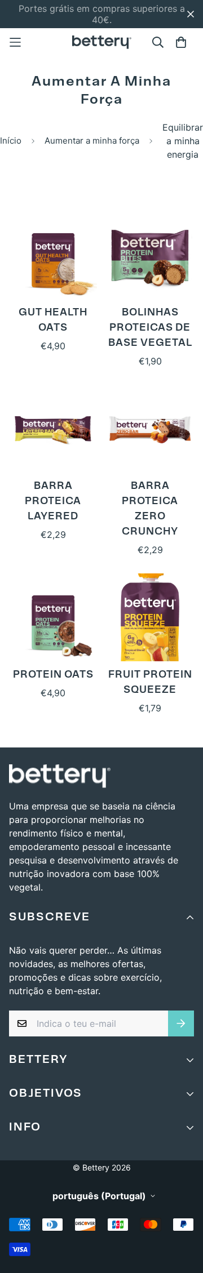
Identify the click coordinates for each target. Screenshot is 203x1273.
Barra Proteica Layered (53, 502)
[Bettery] (101, 42)
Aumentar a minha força (92, 140)
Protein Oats (53, 675)
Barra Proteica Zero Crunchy (150, 509)
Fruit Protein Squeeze (150, 683)
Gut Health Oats (53, 320)
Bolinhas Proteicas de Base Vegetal (150, 328)
